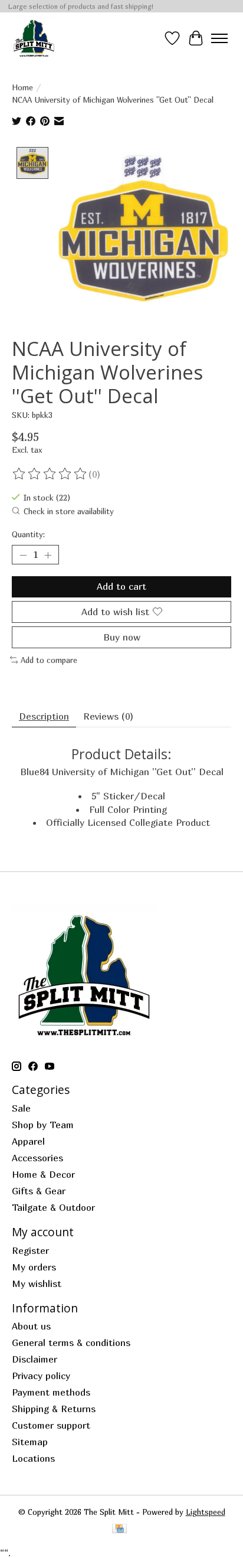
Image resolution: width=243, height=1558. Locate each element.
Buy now (121, 637)
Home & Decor (43, 1174)
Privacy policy (41, 1375)
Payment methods (51, 1392)
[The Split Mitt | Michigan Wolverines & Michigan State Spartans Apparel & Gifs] (34, 38)
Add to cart (121, 586)
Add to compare (49, 660)
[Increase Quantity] (47, 555)
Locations (33, 1458)
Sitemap (30, 1442)
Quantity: (28, 534)
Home (22, 87)
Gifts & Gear (38, 1191)
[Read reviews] (50, 474)
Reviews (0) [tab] (108, 716)
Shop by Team (43, 1125)
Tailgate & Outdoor (53, 1207)
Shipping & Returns (54, 1409)
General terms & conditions (71, 1342)
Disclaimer (34, 1359)
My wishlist (36, 1283)
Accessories (37, 1158)
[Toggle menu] (219, 38)
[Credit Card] (119, 1529)
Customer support (51, 1425)
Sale (21, 1108)
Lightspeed (205, 1512)
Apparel (28, 1141)
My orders (34, 1267)
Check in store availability (69, 511)
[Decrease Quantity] (23, 555)
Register (30, 1250)
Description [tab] (44, 716)
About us (31, 1326)
